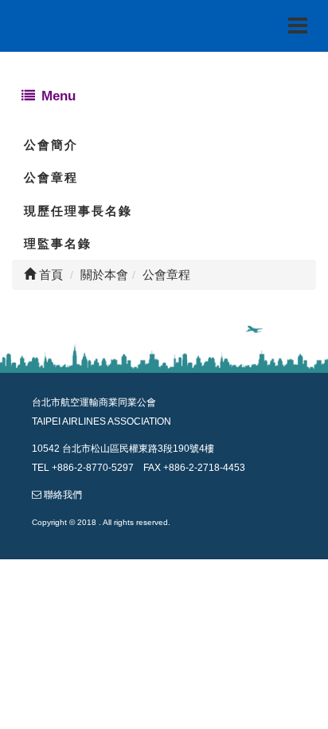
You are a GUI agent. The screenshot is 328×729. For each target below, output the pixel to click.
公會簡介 (51, 144)
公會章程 (51, 177)
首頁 (49, 274)
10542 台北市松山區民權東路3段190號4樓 (123, 448)
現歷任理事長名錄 (78, 211)
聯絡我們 (63, 494)
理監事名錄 (58, 243)
